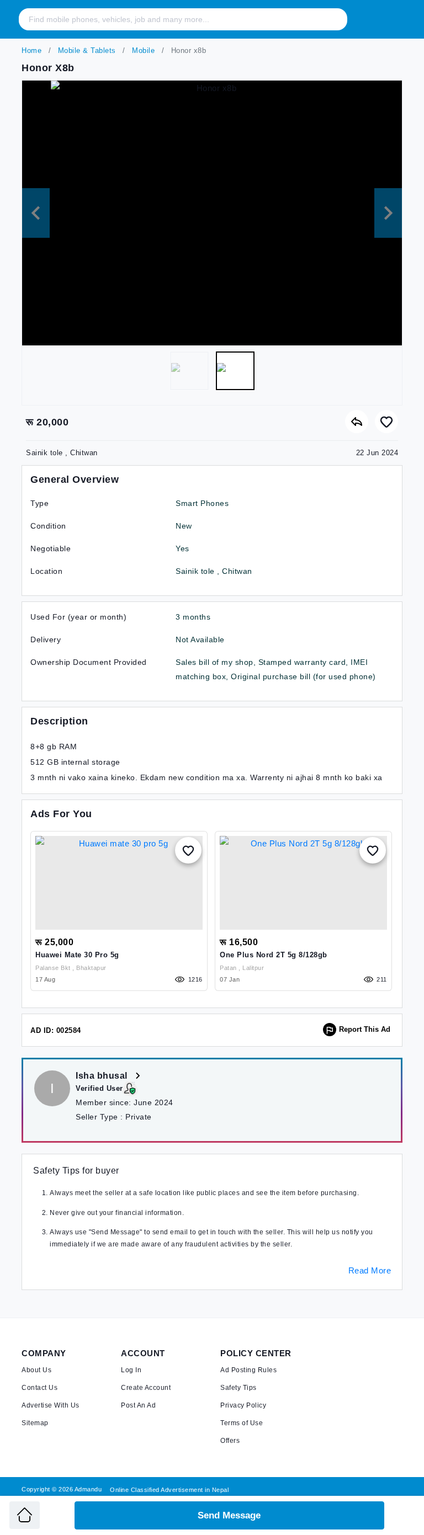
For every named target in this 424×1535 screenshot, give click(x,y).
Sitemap (35, 1423)
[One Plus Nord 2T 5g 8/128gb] (303, 883)
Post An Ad (138, 1405)
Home (31, 50)
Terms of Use (241, 1423)
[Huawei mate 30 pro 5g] (119, 883)
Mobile (142, 50)
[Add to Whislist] (188, 850)
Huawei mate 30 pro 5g (77, 955)
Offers (230, 1441)
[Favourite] (386, 421)
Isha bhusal (103, 1075)
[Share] (356, 421)
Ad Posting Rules (248, 1370)
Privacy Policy (243, 1405)
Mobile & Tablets (85, 50)
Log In (131, 1370)
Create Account (146, 1388)
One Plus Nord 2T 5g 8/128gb (273, 955)
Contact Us (39, 1388)
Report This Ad (364, 1029)
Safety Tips (238, 1388)
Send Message (229, 1515)
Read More (369, 1270)
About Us (36, 1370)
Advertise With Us (51, 1405)
